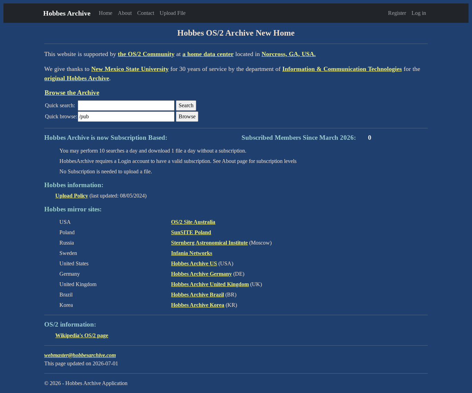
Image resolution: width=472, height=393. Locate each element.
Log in (419, 13)
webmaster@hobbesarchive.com (80, 355)
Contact (145, 13)
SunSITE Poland (191, 232)
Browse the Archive (72, 92)
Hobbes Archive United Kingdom (210, 284)
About (125, 13)
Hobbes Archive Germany (201, 274)
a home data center (208, 54)
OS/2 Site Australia (193, 222)
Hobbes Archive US (194, 263)
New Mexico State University (130, 68)
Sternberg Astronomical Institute (209, 243)
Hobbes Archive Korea (197, 305)
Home (105, 13)
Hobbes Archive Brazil (197, 295)
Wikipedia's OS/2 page (81, 335)
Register (397, 13)
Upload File (173, 13)
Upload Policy (71, 196)
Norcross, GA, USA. (289, 54)
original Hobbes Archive (76, 78)
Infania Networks (191, 253)
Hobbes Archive (67, 13)
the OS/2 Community (146, 54)
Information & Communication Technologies (342, 68)
